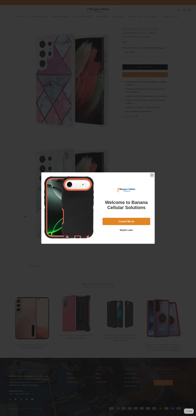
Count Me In (126, 221)
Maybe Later (126, 230)
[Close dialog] (152, 175)
